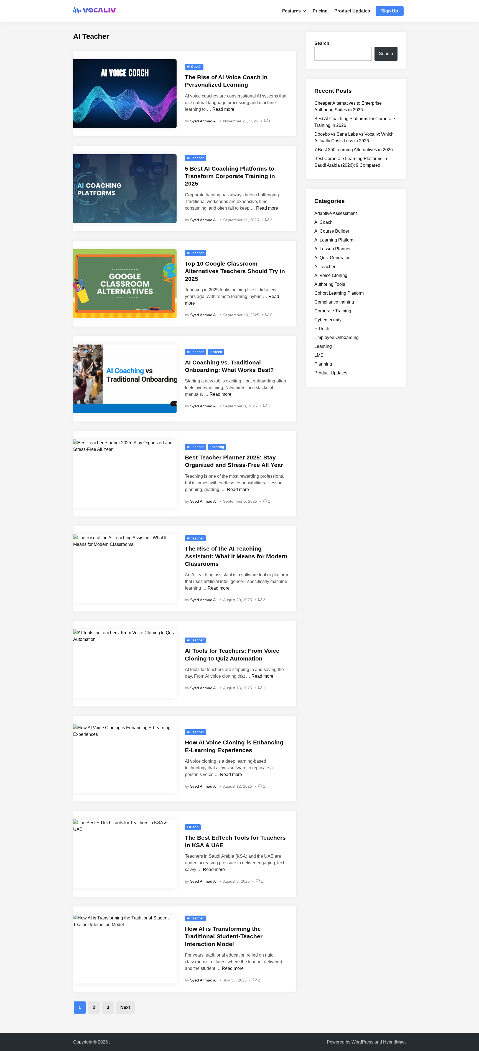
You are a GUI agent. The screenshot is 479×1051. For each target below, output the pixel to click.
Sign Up (389, 11)
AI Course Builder (331, 231)
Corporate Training (332, 311)
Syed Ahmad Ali (203, 121)
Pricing (320, 11)
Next (125, 1007)
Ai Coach (194, 67)
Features (291, 11)
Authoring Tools (329, 284)
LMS (318, 355)
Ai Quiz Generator (332, 257)
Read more (223, 109)
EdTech (216, 352)
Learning (323, 346)
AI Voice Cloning (330, 275)
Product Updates (352, 11)
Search (321, 43)
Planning (217, 447)
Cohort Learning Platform (339, 293)
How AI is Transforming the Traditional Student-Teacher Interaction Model (224, 936)
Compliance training (334, 302)
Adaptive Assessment (335, 213)
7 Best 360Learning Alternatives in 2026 (353, 149)
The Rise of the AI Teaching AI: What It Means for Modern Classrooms (236, 556)
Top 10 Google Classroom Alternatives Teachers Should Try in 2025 (235, 271)
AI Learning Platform (334, 240)
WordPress (362, 1042)
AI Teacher (195, 158)
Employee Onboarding (336, 337)
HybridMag (394, 1042)
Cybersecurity (328, 319)
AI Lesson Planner (332, 248)
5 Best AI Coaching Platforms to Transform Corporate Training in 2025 (230, 176)
